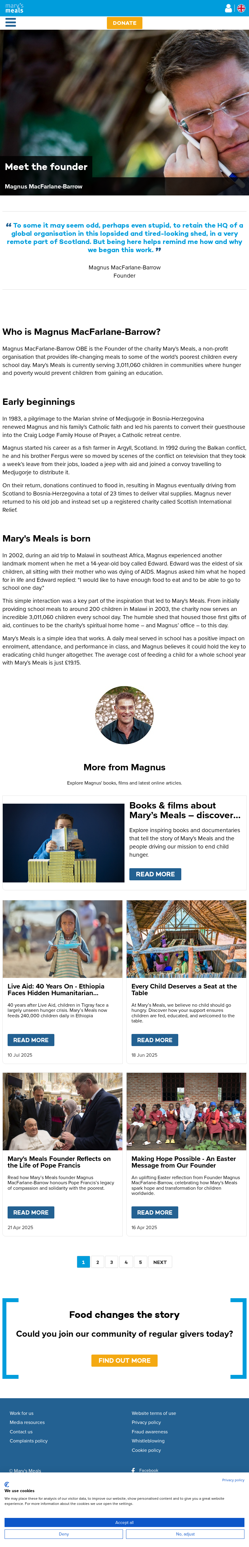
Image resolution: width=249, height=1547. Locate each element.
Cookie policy (146, 1450)
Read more (158, 874)
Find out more (125, 1360)
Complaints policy (29, 1441)
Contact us (21, 1432)
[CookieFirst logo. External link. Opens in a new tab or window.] (7, 1484)
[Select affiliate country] (241, 8)
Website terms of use (154, 1413)
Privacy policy (146, 1422)
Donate (124, 22)
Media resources (27, 1422)
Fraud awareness (150, 1432)
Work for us (21, 1413)
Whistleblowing (148, 1441)
